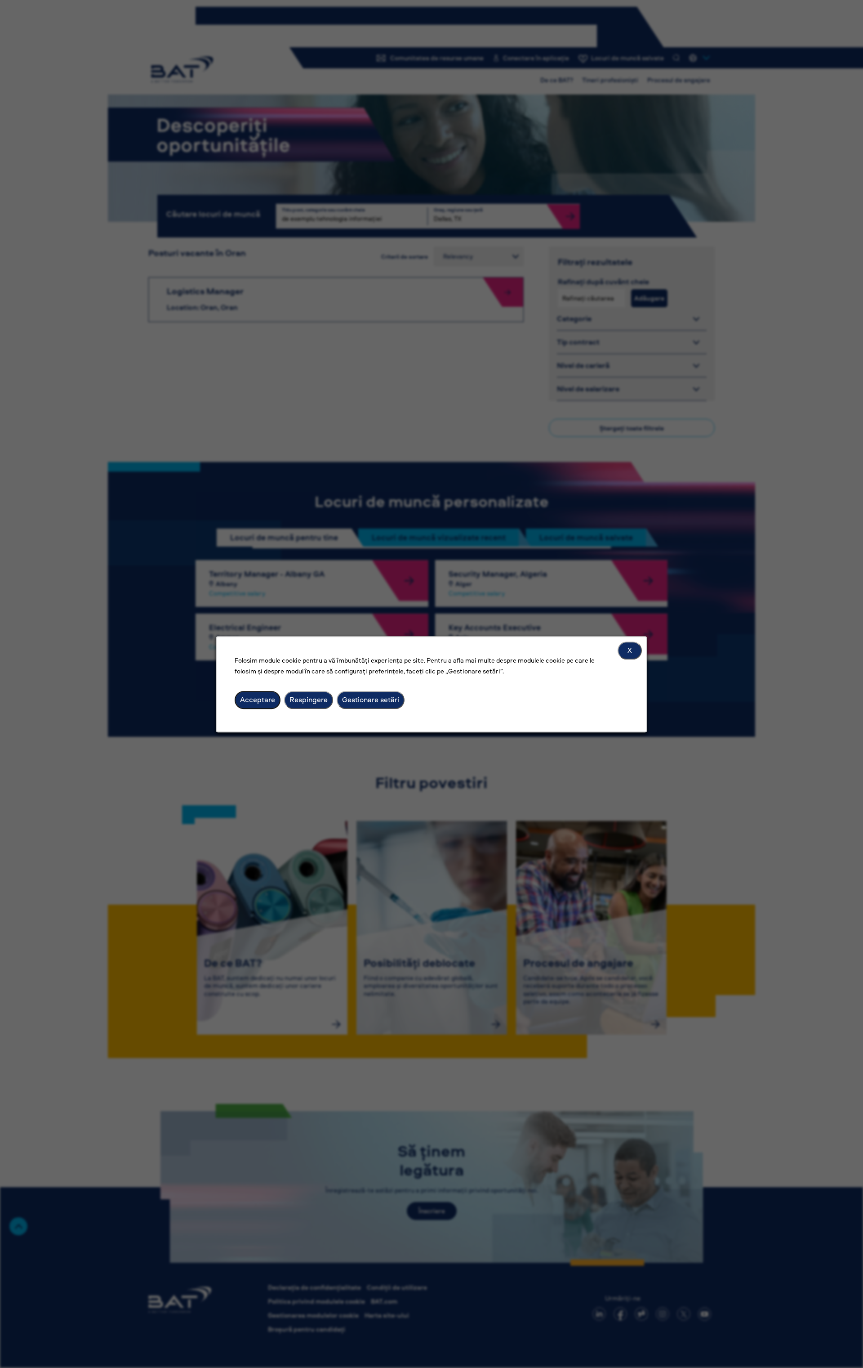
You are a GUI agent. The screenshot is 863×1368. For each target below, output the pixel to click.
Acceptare (257, 699)
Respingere (308, 699)
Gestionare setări (370, 699)
